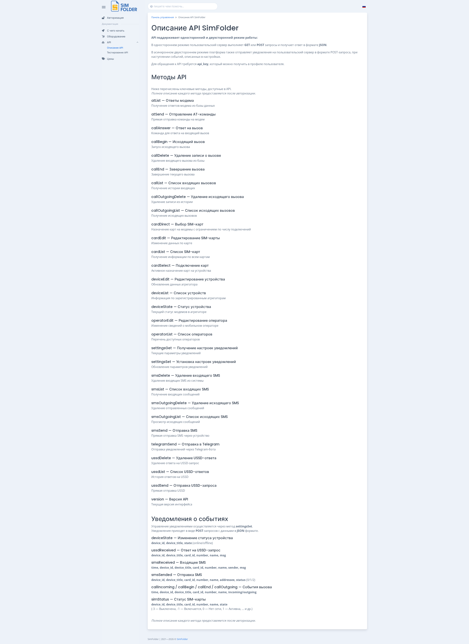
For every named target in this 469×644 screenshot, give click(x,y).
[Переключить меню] (103, 7)
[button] (120, 18)
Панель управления (162, 17)
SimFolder (182, 639)
